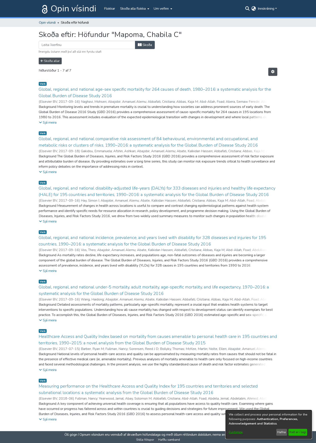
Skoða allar (51, 61)
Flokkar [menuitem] (109, 8)
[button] (48, 122)
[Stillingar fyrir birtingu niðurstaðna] (272, 72)
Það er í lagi (298, 432)
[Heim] (44, 8)
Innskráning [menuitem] (266, 8)
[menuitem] (134, 8)
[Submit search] (247, 8)
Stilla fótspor (145, 440)
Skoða (147, 45)
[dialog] (269, 424)
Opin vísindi (73, 8)
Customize (236, 432)
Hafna (281, 432)
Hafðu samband (169, 440)
